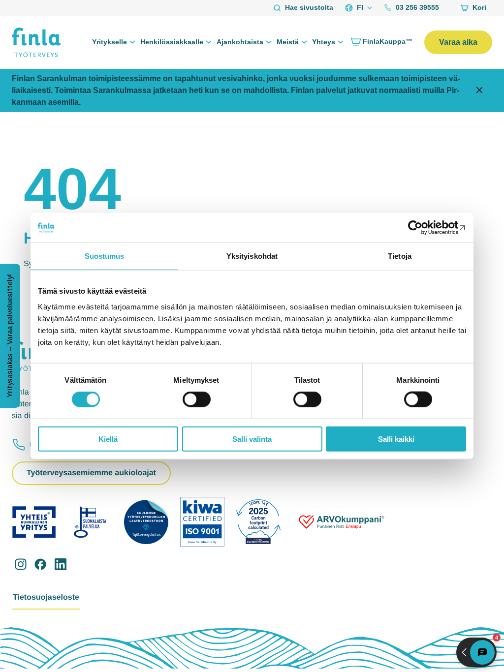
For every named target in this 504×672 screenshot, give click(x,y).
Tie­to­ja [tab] (399, 256)
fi (360, 7)
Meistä (288, 42)
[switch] (197, 399)
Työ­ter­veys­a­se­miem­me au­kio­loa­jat (91, 473)
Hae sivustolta (309, 7)
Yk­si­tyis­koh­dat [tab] (252, 256)
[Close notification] (479, 91)
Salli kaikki (396, 438)
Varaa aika (458, 42)
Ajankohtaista (240, 42)
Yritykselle (109, 42)
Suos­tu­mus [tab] (105, 256)
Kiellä (108, 438)
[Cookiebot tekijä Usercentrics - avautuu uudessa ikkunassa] (423, 227)
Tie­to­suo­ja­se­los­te (46, 597)
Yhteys (323, 42)
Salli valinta (252, 438)
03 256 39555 (417, 7)
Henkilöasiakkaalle (171, 42)
